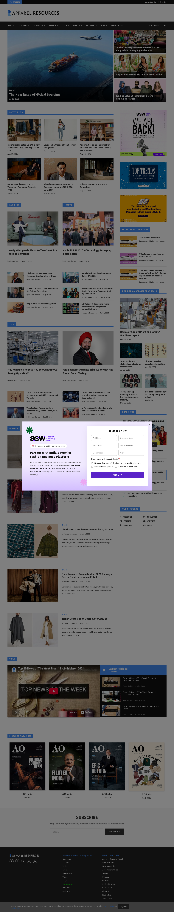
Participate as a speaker (103, 466)
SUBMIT (117, 475)
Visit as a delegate (101, 463)
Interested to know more (128, 466)
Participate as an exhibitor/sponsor (127, 463)
